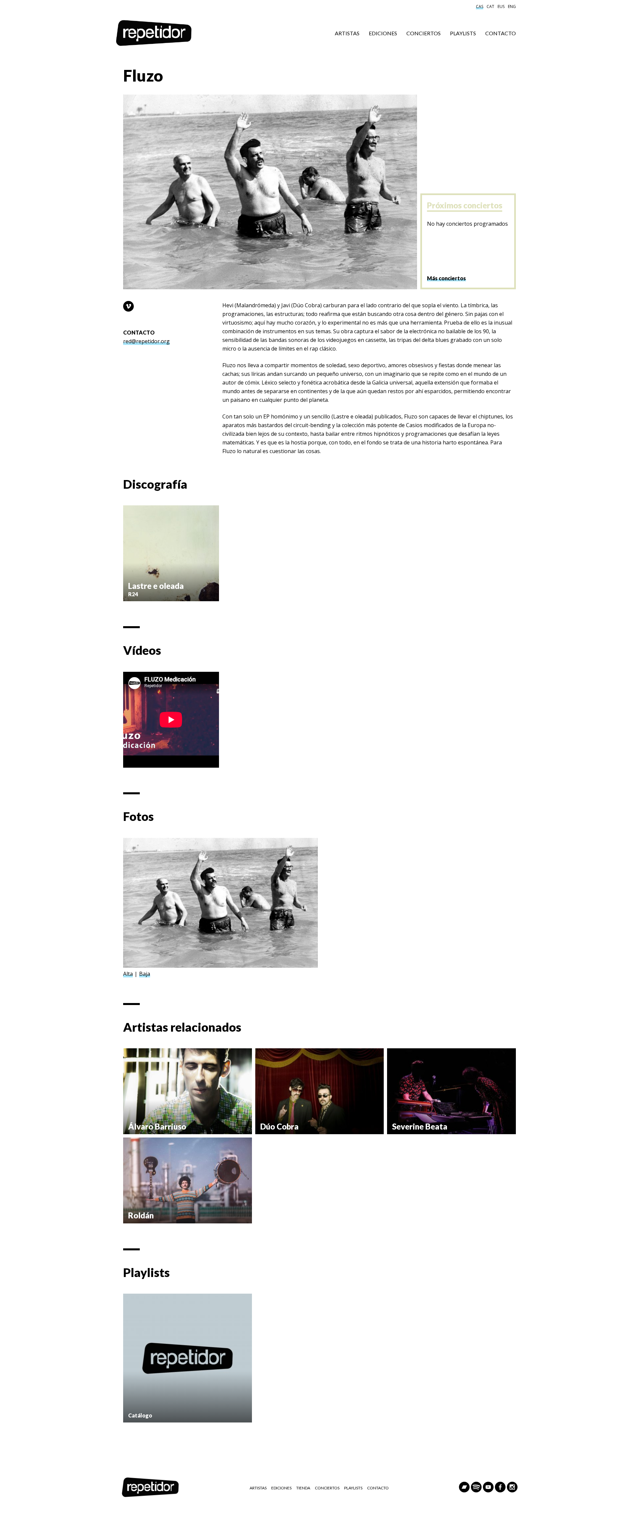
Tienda (303, 1487)
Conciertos (423, 33)
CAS (479, 6)
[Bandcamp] (464, 1487)
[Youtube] (488, 1487)
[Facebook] (500, 1487)
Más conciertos (446, 278)
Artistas (347, 33)
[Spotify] (476, 1487)
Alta (128, 973)
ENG (512, 6)
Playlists (463, 33)
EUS (501, 6)
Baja (144, 973)
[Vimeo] (128, 306)
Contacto (500, 33)
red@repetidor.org (146, 341)
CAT (490, 6)
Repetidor (153, 33)
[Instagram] (512, 1487)
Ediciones (383, 33)
